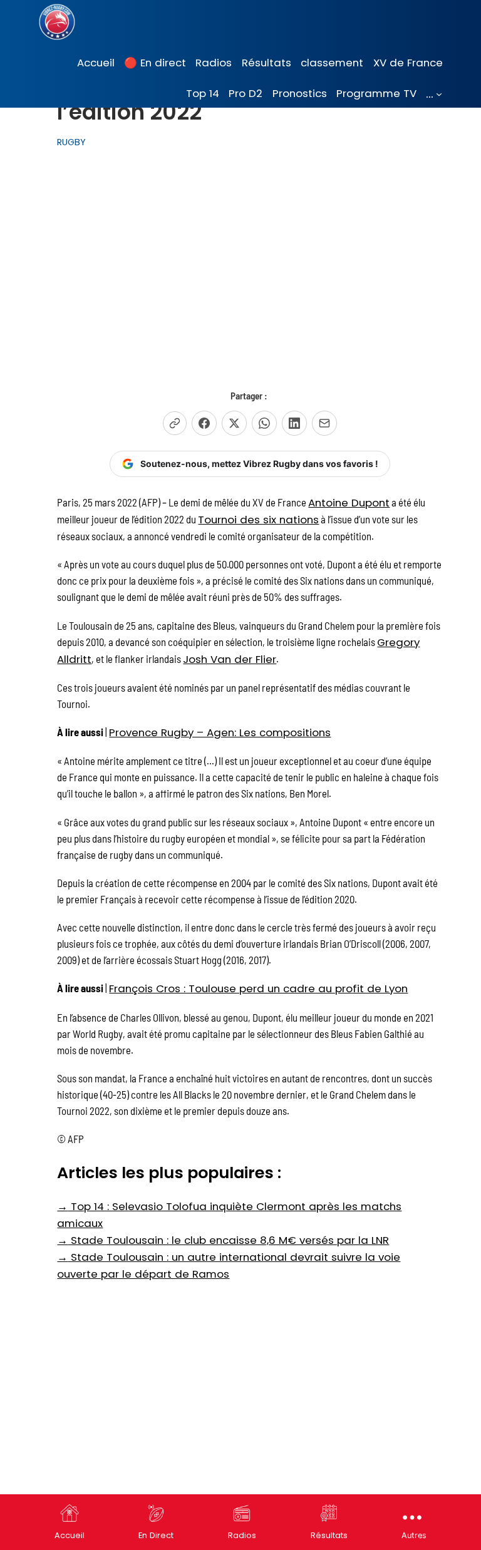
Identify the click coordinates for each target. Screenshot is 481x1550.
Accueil (69, 1535)
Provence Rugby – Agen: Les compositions (220, 732)
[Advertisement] (250, 261)
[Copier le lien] (175, 423)
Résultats (329, 1535)
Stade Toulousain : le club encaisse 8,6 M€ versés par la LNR (223, 1240)
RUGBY (71, 142)
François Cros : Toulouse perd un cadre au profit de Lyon (258, 988)
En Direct (155, 1535)
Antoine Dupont (349, 502)
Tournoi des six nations (258, 519)
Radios (242, 1535)
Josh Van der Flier (229, 659)
